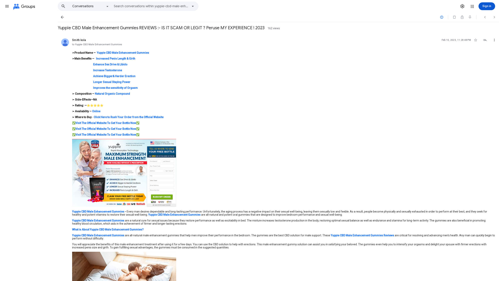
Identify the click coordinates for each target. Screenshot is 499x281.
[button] (7, 6)
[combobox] (151, 6)
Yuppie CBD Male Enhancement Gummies (174, 214)
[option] (90, 6)
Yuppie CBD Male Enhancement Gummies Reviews (362, 235)
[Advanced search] (192, 6)
